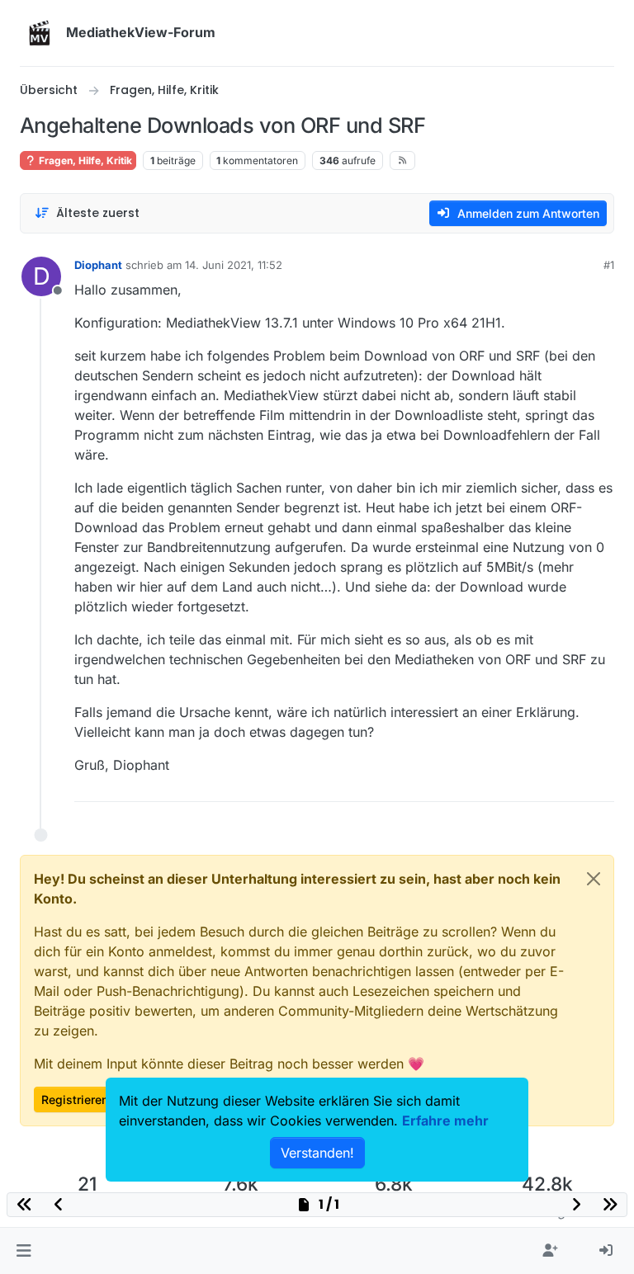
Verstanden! (317, 1152)
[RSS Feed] (402, 160)
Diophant (98, 264)
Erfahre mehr (445, 1120)
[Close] (593, 879)
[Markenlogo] (39, 33)
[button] (23, 1250)
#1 (608, 264)
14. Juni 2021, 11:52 (233, 264)
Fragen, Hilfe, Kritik (84, 160)
